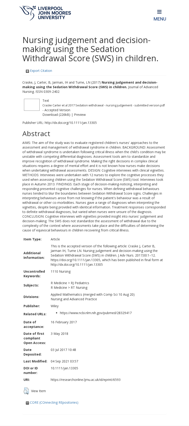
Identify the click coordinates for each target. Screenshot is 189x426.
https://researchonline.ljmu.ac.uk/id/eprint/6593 (86, 379)
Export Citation (40, 70)
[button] (26, 391)
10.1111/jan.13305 (64, 368)
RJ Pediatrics (80, 283)
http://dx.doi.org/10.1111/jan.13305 (71, 122)
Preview (80, 114)
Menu (160, 19)
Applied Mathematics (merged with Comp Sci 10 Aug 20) (93, 294)
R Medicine (59, 283)
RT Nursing (79, 287)
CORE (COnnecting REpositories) (53, 402)
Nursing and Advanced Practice (74, 299)
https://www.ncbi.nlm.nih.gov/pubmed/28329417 (96, 313)
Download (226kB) (56, 114)
